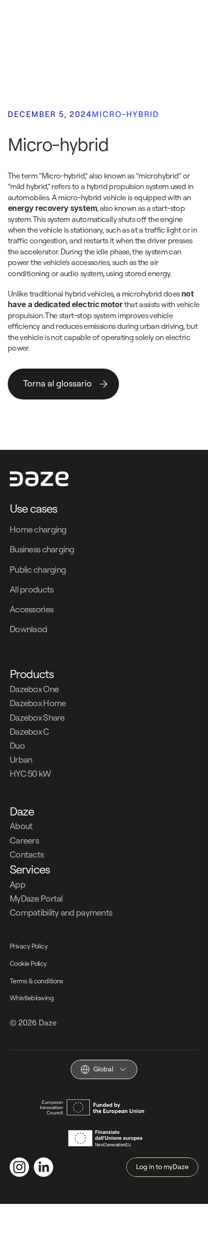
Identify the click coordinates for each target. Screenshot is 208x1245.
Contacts (27, 854)
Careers (24, 840)
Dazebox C (29, 731)
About (21, 825)
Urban (21, 759)
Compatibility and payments (61, 912)
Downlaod (28, 629)
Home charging (38, 529)
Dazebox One (34, 689)
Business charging (42, 549)
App (17, 884)
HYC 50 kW (30, 773)
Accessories (31, 609)
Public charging (38, 569)
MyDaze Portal (36, 898)
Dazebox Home (38, 703)
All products (31, 589)
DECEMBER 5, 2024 (50, 114)
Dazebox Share (37, 717)
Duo (17, 745)
